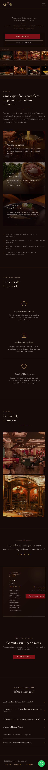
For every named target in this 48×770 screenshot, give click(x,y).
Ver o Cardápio (24, 43)
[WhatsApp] (41, 763)
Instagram (7, 764)
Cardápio (29, 764)
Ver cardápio (13, 158)
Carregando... (22, 36)
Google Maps (19, 764)
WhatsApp (25, 663)
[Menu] (44, 4)
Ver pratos (12, 222)
